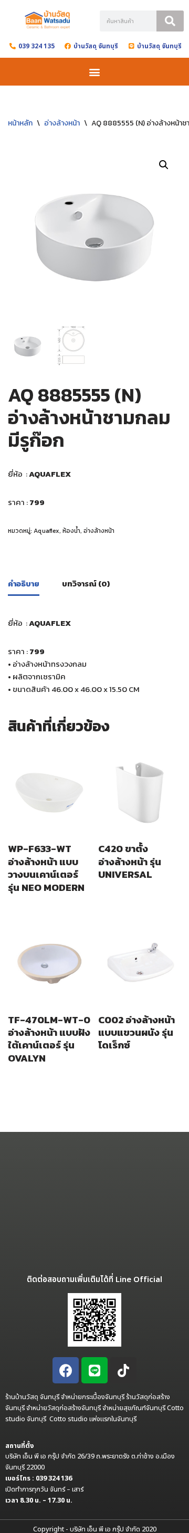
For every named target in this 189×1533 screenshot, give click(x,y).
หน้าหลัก (20, 123)
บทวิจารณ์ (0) (86, 584)
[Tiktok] (123, 1370)
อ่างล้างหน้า (62, 123)
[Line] (94, 1370)
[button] (94, 71)
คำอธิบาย (23, 584)
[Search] (170, 21)
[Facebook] (65, 1370)
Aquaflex (46, 531)
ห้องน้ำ (71, 531)
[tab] (23, 585)
